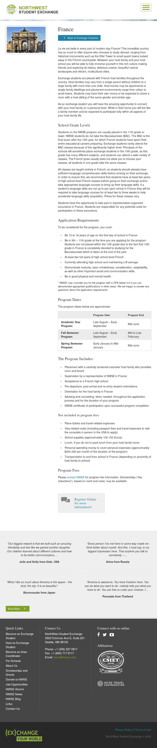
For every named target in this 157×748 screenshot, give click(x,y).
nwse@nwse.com (65, 657)
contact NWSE (75, 477)
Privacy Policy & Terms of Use (133, 730)
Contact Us (13, 708)
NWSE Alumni (15, 689)
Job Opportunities (17, 684)
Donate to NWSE (16, 679)
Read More (14, 608)
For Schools (13, 661)
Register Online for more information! (85, 503)
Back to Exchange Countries (83, 38)
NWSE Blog (13, 699)
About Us (11, 665)
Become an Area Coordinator (16, 654)
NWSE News (14, 694)
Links (9, 704)
